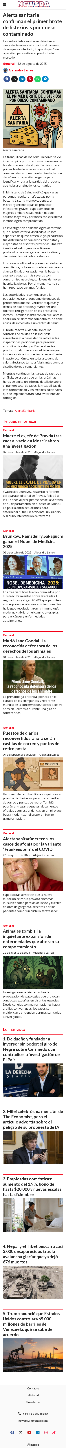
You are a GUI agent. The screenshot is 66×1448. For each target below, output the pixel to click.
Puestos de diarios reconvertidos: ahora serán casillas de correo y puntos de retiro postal (31, 740)
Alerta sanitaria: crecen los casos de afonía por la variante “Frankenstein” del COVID (32, 844)
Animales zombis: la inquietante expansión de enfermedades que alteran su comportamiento (31, 938)
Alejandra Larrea (21, 70)
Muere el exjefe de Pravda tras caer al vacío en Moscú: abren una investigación (32, 441)
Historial (33, 1395)
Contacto (33, 1388)
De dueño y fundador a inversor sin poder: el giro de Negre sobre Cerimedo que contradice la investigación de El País (31, 1049)
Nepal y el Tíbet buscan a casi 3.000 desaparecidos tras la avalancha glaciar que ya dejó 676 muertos (33, 1254)
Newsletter (33, 1402)
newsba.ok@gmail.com (33, 1420)
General (9, 64)
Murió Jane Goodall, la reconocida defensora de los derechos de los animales (30, 646)
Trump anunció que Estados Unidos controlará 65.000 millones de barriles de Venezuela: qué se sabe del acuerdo (31, 1324)
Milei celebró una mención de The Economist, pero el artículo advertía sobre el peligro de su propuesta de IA (33, 1119)
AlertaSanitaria (25, 411)
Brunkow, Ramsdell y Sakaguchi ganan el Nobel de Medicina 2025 (33, 541)
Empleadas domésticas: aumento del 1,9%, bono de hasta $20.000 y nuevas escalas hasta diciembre (32, 1186)
